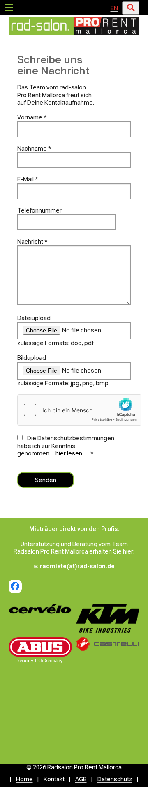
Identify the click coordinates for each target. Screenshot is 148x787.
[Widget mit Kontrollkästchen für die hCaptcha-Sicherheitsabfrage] (79, 410)
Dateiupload (34, 318)
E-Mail (27, 179)
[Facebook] (15, 586)
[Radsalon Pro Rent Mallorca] (74, 35)
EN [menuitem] (114, 8)
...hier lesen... (69, 453)
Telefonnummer (39, 210)
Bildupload (31, 358)
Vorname (32, 117)
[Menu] (9, 7)
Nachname (34, 148)
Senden (45, 480)
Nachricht (32, 241)
